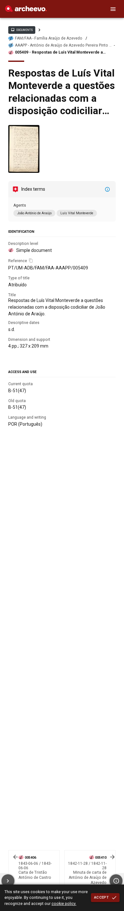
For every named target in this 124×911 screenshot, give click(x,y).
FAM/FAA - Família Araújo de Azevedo (48, 38)
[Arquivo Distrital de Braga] (26, 10)
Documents (21, 30)
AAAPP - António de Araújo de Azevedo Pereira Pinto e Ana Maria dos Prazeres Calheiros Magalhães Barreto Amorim (63, 45)
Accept (101, 897)
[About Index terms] (107, 189)
